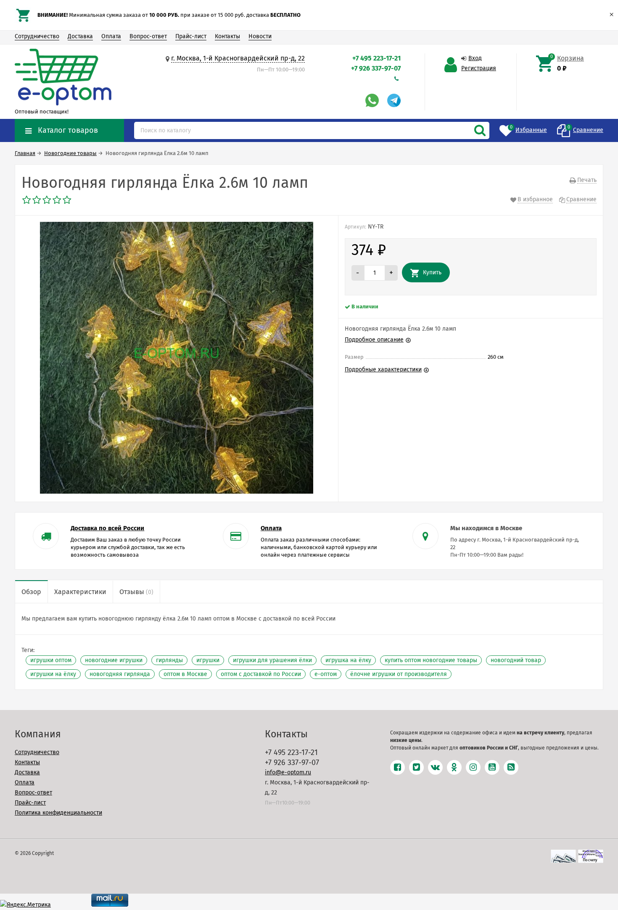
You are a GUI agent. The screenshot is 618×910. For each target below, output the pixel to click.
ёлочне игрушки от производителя (398, 674)
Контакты (227, 36)
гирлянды (169, 660)
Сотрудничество (37, 36)
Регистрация (478, 68)
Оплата (111, 36)
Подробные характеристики (383, 369)
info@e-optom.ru (288, 772)
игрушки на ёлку (53, 674)
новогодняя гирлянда (120, 674)
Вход (475, 58)
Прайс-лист (190, 36)
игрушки (207, 660)
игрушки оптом (50, 660)
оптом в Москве (185, 674)
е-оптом (325, 674)
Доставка (80, 36)
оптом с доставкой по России (261, 674)
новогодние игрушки (114, 660)
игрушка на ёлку (348, 660)
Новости (260, 36)
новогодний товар (516, 660)
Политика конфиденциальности (58, 812)
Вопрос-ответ (148, 36)
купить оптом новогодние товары (431, 660)
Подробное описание (374, 339)
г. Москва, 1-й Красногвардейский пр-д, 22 (238, 58)
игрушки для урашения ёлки (272, 660)
